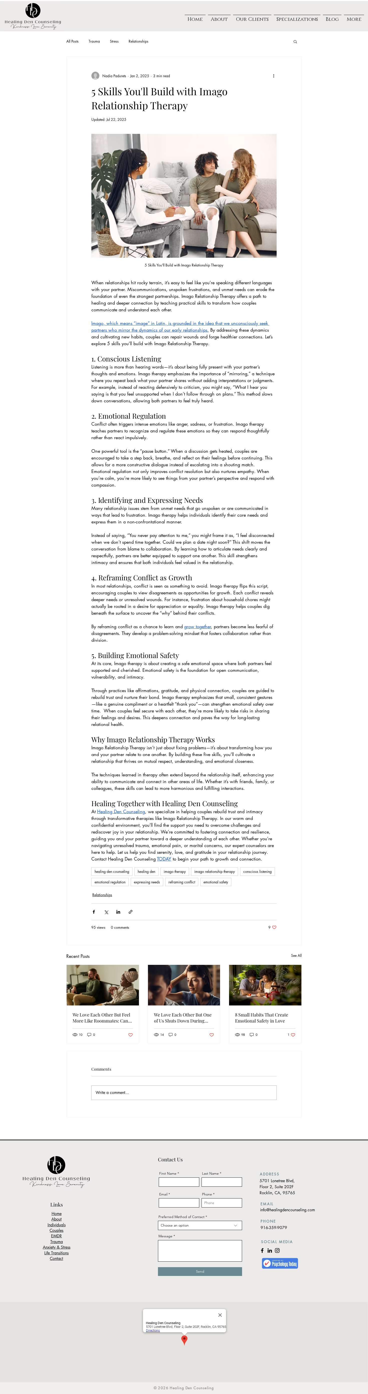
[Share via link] (130, 911)
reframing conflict (181, 882)
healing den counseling (112, 871)
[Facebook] (262, 1250)
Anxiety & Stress (56, 1247)
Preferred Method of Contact (181, 1217)
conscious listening (257, 871)
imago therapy (175, 871)
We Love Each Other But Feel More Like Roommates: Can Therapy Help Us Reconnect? (101, 1018)
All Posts (72, 41)
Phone (207, 1194)
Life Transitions (56, 1253)
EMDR (56, 1236)
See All (296, 955)
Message (165, 1236)
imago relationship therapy (214, 871)
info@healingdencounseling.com (287, 1210)
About (56, 1219)
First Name (167, 1173)
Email (163, 1194)
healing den (146, 871)
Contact (56, 1258)
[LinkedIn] (270, 1250)
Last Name (210, 1173)
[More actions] (274, 76)
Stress (114, 41)
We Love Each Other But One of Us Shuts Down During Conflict (183, 1018)
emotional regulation (110, 882)
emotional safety (216, 882)
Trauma (94, 41)
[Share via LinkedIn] (118, 911)
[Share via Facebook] (93, 911)
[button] (252, 17)
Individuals (57, 1225)
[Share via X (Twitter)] (106, 911)
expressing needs (147, 882)
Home (57, 1213)
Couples (56, 1230)
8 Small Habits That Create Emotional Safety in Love (261, 1018)
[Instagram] (277, 1250)
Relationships (138, 41)
